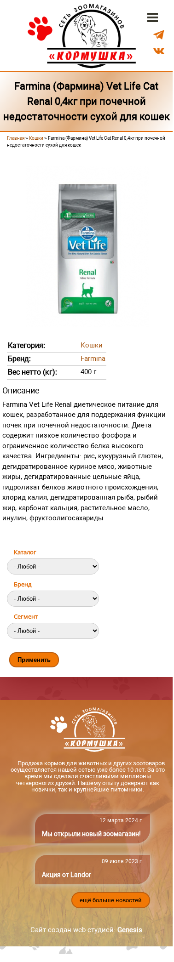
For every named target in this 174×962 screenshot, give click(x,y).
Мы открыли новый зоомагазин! (91, 833)
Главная (15, 138)
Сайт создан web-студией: (86, 930)
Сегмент (26, 616)
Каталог (25, 552)
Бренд (22, 584)
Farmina (93, 358)
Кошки (36, 138)
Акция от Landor (66, 874)
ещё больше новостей (111, 900)
